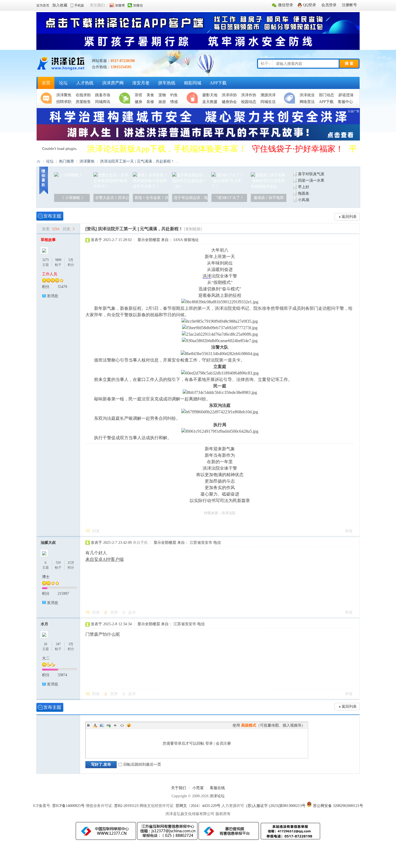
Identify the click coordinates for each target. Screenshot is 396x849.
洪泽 (207, 276)
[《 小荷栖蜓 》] (68, 175)
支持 (114, 612)
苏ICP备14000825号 (68, 806)
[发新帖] (49, 216)
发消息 (52, 296)
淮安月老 (141, 83)
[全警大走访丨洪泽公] (111, 186)
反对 (132, 612)
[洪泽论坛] (61, 70)
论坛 (63, 83)
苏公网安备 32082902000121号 (338, 806)
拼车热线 (166, 83)
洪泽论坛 (38, 161)
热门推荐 (66, 161)
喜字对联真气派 (311, 174)
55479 (62, 287)
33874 (62, 675)
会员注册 (223, 743)
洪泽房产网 (113, 83)
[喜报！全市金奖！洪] (150, 186)
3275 (45, 260)
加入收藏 (59, 5)
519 (58, 563)
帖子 (264, 63)
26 (45, 644)
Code (122, 725)
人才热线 (84, 83)
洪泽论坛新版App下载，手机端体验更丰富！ (166, 148)
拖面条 (303, 193)
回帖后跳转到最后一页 (142, 764)
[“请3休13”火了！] (229, 186)
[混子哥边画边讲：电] (190, 186)
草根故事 (48, 240)
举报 (348, 531)
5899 (58, 260)
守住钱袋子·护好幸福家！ (297, 148)
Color (95, 725)
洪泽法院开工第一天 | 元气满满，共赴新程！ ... (139, 161)
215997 (63, 594)
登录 (209, 743)
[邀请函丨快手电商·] (268, 186)
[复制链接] (193, 229)
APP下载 (218, 83)
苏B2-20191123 (126, 806)
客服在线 (217, 788)
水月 (44, 624)
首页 (46, 83)
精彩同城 (192, 83)
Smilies (128, 725)
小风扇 (303, 200)
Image (102, 725)
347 (58, 644)
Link (108, 725)
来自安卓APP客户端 (104, 559)
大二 (46, 658)
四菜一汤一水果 (311, 180)
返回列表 (349, 217)
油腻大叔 (48, 543)
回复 (96, 531)
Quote (115, 725)
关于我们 (178, 788)
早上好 (303, 187)
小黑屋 (198, 788)
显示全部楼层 (148, 240)
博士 (46, 577)
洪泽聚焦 (87, 161)
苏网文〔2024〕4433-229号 (198, 806)
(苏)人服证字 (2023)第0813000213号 (275, 806)
